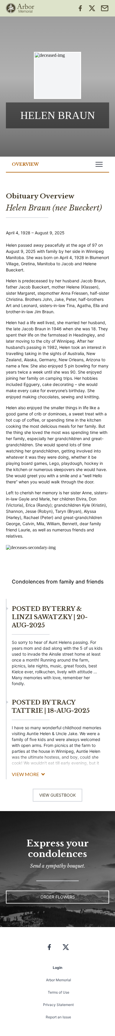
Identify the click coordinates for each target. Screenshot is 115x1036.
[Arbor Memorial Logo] (20, 8)
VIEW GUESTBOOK (57, 795)
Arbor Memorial (58, 980)
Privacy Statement (58, 1004)
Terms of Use (58, 992)
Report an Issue (58, 1017)
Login (57, 967)
